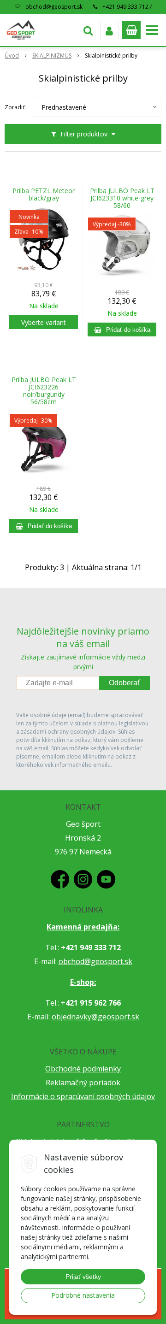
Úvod (12, 55)
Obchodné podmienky (83, 1069)
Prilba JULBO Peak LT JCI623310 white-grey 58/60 (122, 198)
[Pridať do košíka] (122, 329)
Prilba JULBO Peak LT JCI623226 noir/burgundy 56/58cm (44, 391)
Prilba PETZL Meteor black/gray (43, 194)
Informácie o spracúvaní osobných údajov (83, 1096)
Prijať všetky (83, 1276)
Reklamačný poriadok (83, 1082)
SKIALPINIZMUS (51, 55)
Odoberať (124, 683)
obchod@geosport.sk (54, 7)
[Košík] (131, 30)
